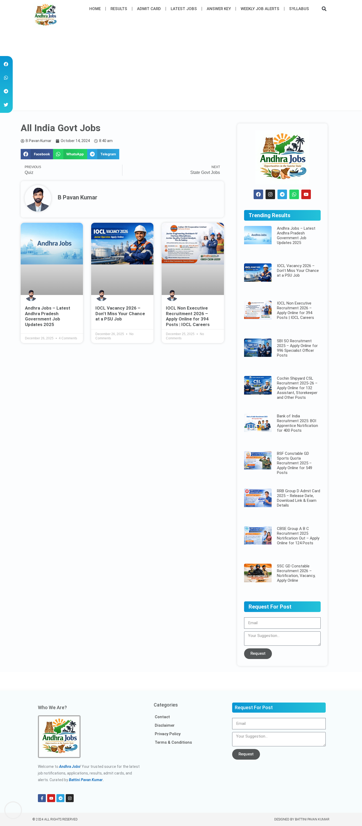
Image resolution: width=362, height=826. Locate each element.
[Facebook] (258, 194)
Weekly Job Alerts (260, 8)
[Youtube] (306, 194)
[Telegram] (282, 194)
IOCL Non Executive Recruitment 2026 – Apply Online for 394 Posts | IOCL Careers (188, 316)
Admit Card (149, 8)
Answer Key (219, 8)
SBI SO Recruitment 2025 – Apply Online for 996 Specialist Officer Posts (297, 348)
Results (119, 8)
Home (95, 8)
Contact (162, 716)
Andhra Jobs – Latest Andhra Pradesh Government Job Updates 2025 (47, 316)
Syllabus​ (299, 8)
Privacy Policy (167, 733)
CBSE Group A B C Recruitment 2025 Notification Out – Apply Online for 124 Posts (298, 535)
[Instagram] (270, 194)
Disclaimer (165, 725)
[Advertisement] (181, 70)
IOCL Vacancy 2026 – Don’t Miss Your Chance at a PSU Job (120, 313)
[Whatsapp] (294, 194)
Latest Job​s (184, 8)
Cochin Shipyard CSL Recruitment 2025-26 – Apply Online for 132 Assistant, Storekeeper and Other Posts (297, 388)
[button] (324, 9)
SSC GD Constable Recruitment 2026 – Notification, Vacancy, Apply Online (296, 573)
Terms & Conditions (173, 742)
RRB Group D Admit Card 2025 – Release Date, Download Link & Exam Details (298, 498)
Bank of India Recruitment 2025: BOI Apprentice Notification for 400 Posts (297, 423)
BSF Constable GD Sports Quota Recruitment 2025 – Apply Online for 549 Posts (294, 463)
